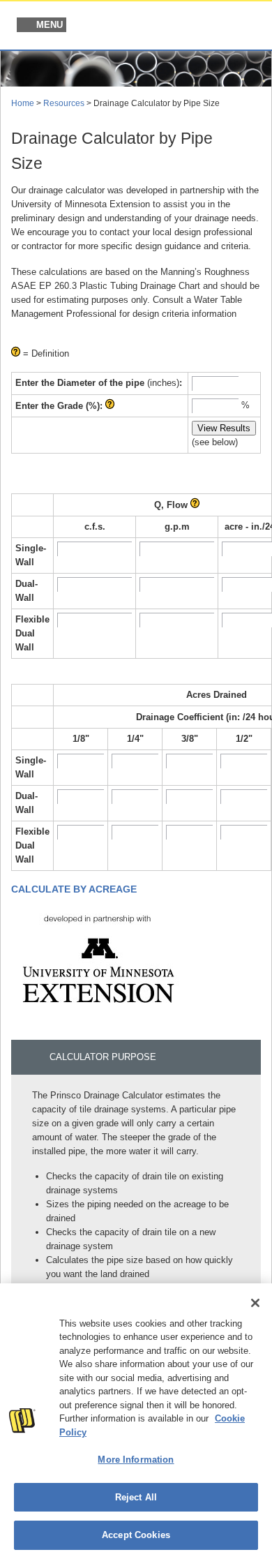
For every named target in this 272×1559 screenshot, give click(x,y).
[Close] (255, 1303)
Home (22, 103)
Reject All (136, 1497)
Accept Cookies (136, 1535)
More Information (136, 1459)
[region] (136, 1421)
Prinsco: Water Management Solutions (189, 26)
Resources (63, 103)
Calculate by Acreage (74, 889)
